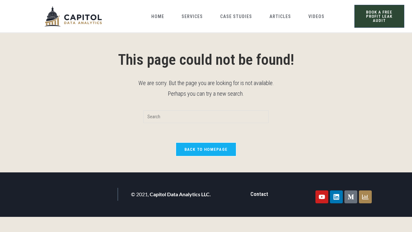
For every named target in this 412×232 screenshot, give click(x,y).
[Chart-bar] (365, 196)
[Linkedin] (336, 196)
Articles (280, 16)
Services (192, 16)
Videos (316, 16)
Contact (259, 194)
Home (157, 16)
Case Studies (236, 16)
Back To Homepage (206, 149)
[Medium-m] (350, 196)
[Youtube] (321, 196)
